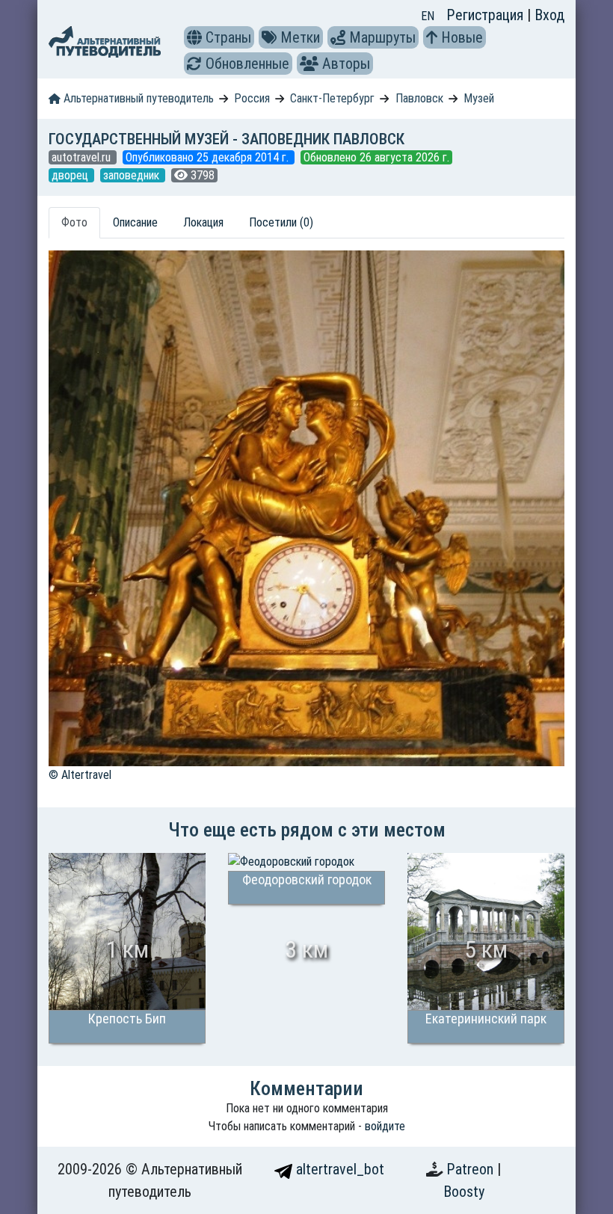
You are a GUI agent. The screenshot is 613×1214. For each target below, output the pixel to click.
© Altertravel (80, 775)
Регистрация (486, 15)
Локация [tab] (203, 222)
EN (427, 16)
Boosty (463, 1192)
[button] (194, 37)
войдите (385, 1126)
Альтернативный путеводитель (137, 98)
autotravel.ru (83, 157)
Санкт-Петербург (332, 98)
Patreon (471, 1169)
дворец (71, 175)
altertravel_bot (338, 1169)
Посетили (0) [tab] (281, 222)
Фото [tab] (74, 222)
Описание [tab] (135, 222)
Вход (549, 15)
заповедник (132, 175)
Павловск (419, 98)
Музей (478, 98)
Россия (252, 98)
